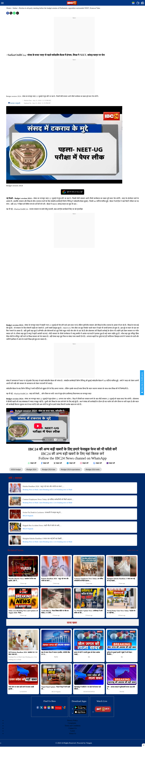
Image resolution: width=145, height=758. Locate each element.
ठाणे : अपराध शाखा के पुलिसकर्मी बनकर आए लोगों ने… (121, 688)
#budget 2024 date (49, 469)
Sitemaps (58, 708)
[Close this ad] (143, 745)
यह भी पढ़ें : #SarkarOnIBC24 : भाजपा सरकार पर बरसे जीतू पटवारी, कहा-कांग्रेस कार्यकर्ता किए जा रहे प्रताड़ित (44, 209)
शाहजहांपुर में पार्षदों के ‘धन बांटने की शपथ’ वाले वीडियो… (87, 688)
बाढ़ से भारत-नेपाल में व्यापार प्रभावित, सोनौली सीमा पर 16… (55, 653)
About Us (72, 733)
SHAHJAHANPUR (89, 691)
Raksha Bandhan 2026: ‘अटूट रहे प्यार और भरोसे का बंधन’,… (43, 486)
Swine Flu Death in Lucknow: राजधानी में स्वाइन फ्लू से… (42, 512)
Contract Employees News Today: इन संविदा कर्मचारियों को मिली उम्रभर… (48, 499)
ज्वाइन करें (33, 463)
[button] (2, 3)
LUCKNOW (23, 691)
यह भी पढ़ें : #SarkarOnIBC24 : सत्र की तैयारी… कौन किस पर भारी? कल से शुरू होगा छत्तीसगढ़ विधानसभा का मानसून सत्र (49, 394)
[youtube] (45, 708)
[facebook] (37, 708)
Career (72, 731)
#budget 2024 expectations (70, 469)
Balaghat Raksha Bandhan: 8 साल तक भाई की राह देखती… (43, 538)
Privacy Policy (72, 720)
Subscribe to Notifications (142, 381)
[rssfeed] (52, 708)
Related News (15, 550)
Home (8, 8)
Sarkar (15, 8)
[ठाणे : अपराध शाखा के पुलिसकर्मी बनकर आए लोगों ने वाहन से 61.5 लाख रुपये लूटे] (122, 674)
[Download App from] (80, 709)
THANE (122, 691)
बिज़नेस (56, 657)
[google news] (48, 708)
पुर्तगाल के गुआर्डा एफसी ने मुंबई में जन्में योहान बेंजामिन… (119, 653)
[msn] (63, 708)
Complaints (72, 723)
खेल (89, 657)
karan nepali (15, 103)
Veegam (89, 743)
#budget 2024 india (93, 469)
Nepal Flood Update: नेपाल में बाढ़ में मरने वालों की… (55, 688)
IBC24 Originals (28, 516)
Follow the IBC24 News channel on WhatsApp (73, 458)
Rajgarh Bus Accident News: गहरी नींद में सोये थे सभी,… (42, 525)
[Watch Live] (103, 712)
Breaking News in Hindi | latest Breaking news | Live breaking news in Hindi (47, 489)
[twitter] (41, 708)
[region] (74, 33)
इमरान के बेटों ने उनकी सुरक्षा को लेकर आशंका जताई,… (87, 653)
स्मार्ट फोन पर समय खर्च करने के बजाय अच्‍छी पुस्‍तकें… (21, 688)
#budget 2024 (31, 469)
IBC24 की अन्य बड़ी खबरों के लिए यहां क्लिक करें (72, 454)
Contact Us (73, 728)
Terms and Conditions (72, 726)
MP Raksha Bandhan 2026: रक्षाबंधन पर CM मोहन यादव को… (22, 653)
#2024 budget (16, 469)
